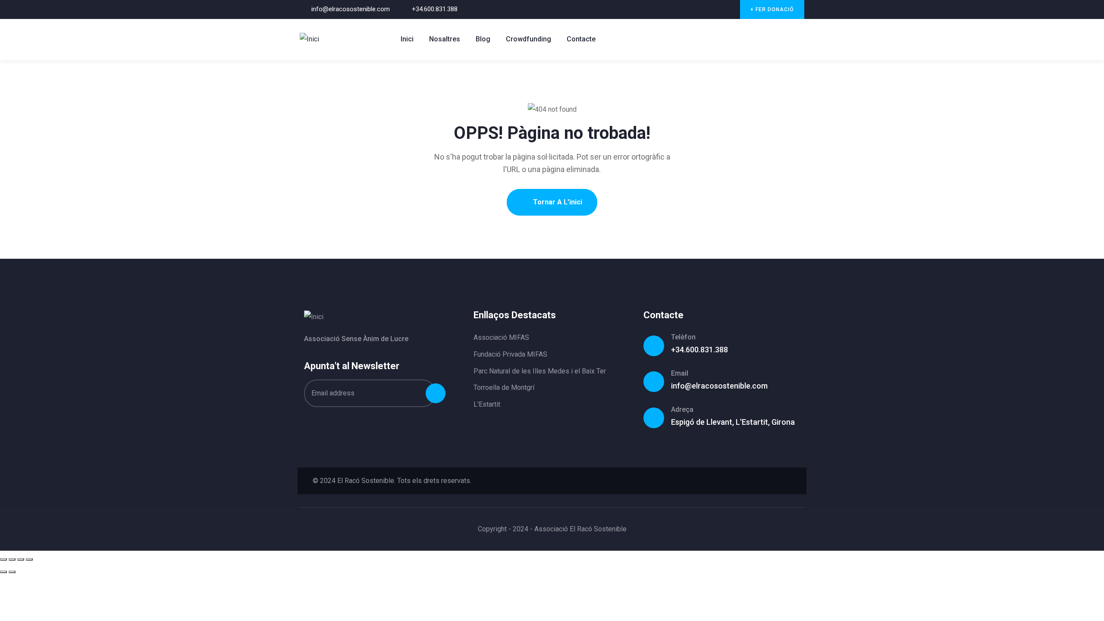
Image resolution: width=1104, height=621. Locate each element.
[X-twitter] (694, 9)
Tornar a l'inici (556, 202)
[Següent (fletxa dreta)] (12, 572)
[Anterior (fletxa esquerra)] (3, 572)
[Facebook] (711, 9)
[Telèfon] (653, 346)
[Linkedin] (787, 481)
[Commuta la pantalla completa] (12, 559)
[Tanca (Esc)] (29, 559)
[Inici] (309, 39)
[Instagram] (729, 9)
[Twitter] (739, 481)
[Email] (653, 381)
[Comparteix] (20, 559)
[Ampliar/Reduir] (3, 559)
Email (679, 373)
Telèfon (683, 337)
